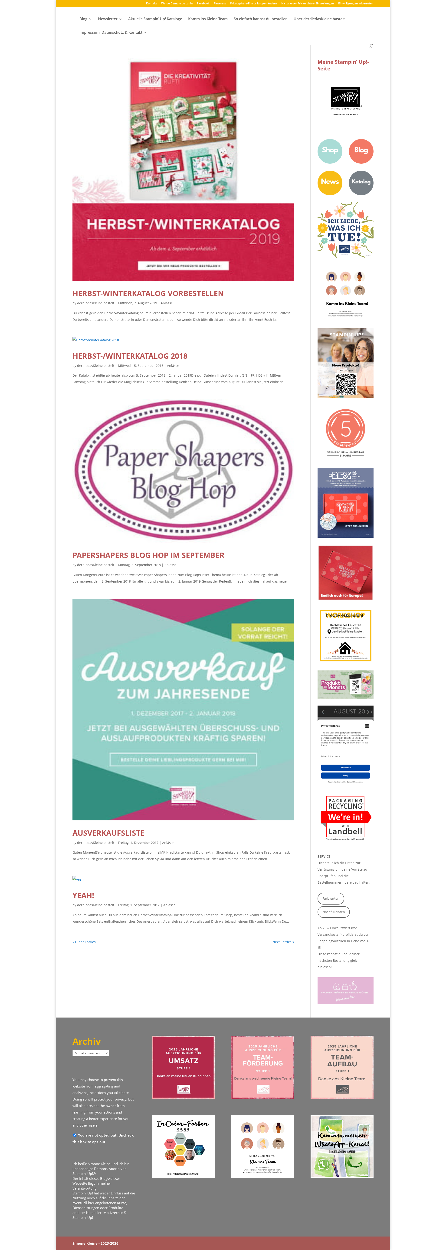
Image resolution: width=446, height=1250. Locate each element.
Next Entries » (283, 942)
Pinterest (220, 3)
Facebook (203, 3)
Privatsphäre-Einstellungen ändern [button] (253, 3)
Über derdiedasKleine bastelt (319, 19)
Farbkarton (330, 898)
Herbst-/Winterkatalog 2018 (129, 356)
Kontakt (151, 3)
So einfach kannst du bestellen (261, 19)
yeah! (83, 895)
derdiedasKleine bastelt (95, 303)
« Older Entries (84, 942)
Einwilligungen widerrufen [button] (356, 3)
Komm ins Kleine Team (208, 19)
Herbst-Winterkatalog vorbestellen (148, 293)
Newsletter (108, 19)
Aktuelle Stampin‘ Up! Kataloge (155, 19)
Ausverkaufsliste (108, 833)
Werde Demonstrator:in (177, 3)
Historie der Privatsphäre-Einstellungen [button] (307, 3)
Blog (83, 19)
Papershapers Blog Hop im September (148, 555)
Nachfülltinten (333, 912)
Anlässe (167, 303)
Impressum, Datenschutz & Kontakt (110, 33)
